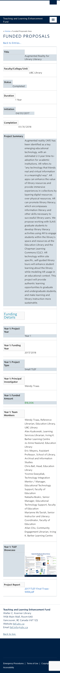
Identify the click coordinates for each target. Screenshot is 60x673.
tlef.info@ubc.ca (19, 627)
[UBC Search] (53, 4)
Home (7, 31)
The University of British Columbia (22, 6)
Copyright (45, 663)
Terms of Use (32, 663)
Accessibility (8, 667)
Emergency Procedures (13, 663)
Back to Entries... (12, 43)
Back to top (9, 634)
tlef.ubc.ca (18, 623)
